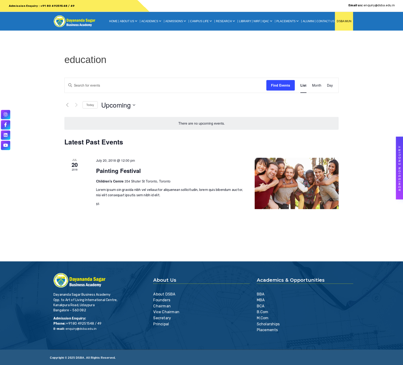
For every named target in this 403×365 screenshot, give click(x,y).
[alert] (201, 123)
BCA (261, 306)
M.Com (263, 318)
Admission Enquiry (399, 168)
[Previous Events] (67, 105)
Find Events (280, 85)
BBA (261, 294)
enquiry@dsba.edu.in (371, 5)
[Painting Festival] (297, 183)
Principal (161, 324)
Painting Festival (118, 171)
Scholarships (268, 324)
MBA (261, 300)
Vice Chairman (166, 312)
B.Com (262, 312)
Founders (161, 300)
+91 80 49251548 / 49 (83, 324)
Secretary (162, 318)
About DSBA (164, 294)
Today (90, 105)
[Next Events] (76, 105)
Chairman (162, 306)
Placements (267, 330)
